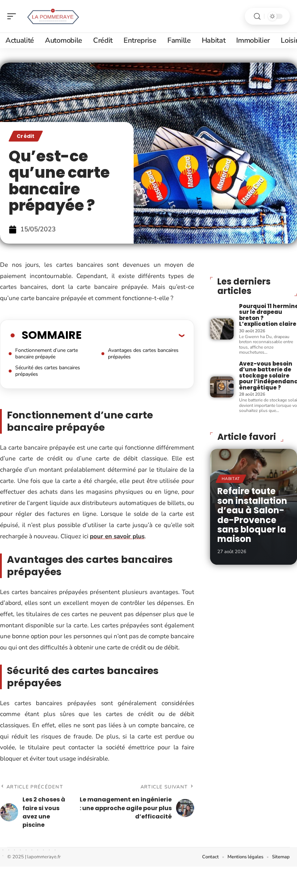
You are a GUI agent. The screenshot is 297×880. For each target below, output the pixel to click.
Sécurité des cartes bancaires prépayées (47, 371)
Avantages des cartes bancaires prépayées (143, 353)
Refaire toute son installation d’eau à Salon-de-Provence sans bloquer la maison (252, 515)
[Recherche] (257, 16)
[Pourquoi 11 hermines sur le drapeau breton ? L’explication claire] (221, 329)
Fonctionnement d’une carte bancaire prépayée (46, 353)
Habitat (231, 478)
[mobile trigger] (13, 16)
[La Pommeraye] (52, 16)
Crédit (26, 136)
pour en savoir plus (117, 536)
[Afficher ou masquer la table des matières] (132, 335)
